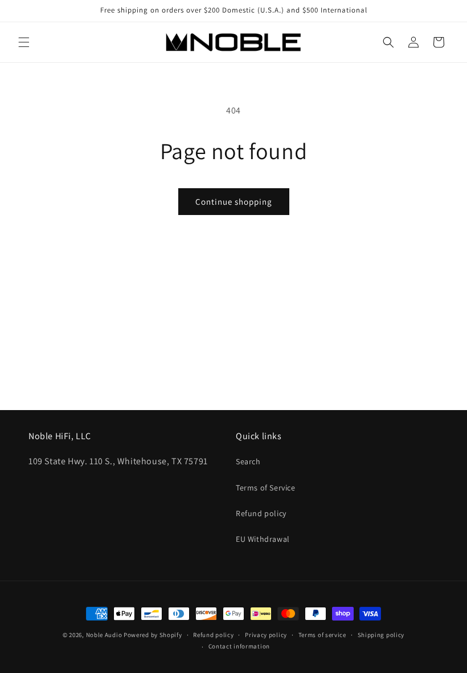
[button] (23, 42)
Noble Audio (104, 635)
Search (248, 461)
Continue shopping (233, 201)
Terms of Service (266, 488)
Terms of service (322, 635)
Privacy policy (266, 635)
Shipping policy (381, 635)
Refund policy (261, 513)
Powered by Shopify (153, 635)
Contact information (239, 646)
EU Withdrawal (263, 539)
